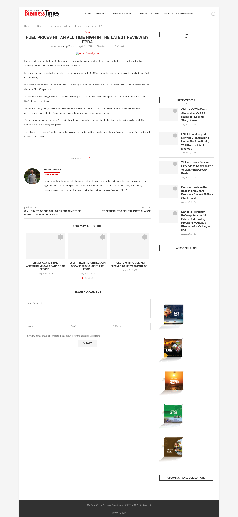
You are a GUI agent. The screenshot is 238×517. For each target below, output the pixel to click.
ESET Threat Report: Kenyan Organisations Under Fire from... (88, 265)
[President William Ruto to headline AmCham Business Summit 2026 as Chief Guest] (168, 191)
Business (101, 14)
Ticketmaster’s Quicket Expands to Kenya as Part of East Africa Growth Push (197, 168)
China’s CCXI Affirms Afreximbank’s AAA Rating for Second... (45, 265)
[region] (186, 273)
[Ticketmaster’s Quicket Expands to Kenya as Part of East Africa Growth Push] (129, 246)
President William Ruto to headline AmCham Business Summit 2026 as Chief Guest (197, 192)
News (39, 26)
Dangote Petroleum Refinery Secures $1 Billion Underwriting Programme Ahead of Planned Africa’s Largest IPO (196, 220)
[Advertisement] (186, 65)
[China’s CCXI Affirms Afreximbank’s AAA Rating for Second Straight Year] (45, 246)
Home (88, 14)
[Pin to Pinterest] (101, 158)
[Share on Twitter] (97, 158)
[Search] (202, 13)
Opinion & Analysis (149, 14)
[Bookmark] (207, 13)
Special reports (122, 14)
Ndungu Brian (67, 46)
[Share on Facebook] (94, 158)
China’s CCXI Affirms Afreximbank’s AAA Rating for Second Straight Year (194, 115)
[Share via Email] (104, 158)
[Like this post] (91, 158)
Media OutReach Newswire (178, 14)
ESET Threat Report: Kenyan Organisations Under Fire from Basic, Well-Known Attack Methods (195, 141)
